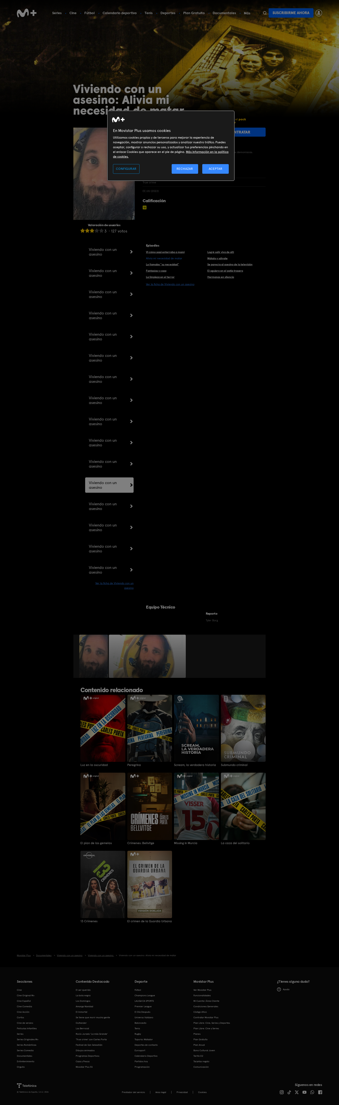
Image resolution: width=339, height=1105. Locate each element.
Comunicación (201, 1067)
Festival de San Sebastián (89, 1045)
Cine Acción (23, 1012)
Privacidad (182, 1092)
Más (247, 13)
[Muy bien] (101, 230)
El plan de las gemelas (96, 843)
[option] (94, 656)
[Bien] (97, 230)
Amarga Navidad (84, 1006)
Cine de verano (25, 1023)
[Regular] (92, 230)
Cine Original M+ (26, 995)
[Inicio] (26, 13)
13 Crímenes (89, 921)
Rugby (138, 1034)
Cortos (20, 1017)
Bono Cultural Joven (204, 1050)
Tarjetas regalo (201, 1061)
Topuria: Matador (144, 1039)
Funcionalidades (202, 995)
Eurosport (140, 1050)
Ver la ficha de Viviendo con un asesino (170, 284)
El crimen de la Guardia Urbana (149, 921)
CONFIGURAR (126, 169)
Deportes (167, 13)
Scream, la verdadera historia (195, 765)
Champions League (145, 995)
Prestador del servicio (133, 1092)
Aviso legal (160, 1092)
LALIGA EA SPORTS (144, 1001)
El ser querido (83, 990)
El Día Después (142, 1012)
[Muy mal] (82, 230)
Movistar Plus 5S (84, 1067)
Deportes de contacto (146, 1045)
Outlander (81, 1023)
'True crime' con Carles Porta (91, 1039)
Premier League (143, 1006)
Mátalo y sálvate (217, 258)
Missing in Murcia (185, 843)
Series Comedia (25, 1050)
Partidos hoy (141, 1061)
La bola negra (83, 995)
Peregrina (134, 765)
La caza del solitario (235, 843)
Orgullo (21, 1067)
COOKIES (202, 1092)
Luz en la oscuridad (94, 765)
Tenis (149, 13)
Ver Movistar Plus (202, 990)
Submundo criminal (234, 765)
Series (57, 13)
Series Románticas (26, 1045)
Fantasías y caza (156, 270)
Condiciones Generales (205, 1006)
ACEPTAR (215, 169)
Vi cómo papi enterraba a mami (165, 252)
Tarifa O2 (198, 1056)
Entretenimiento (25, 1061)
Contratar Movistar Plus (205, 1017)
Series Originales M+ (27, 1039)
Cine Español (24, 1001)
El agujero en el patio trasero (225, 270)
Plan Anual (199, 1045)
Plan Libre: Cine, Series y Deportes (211, 1023)
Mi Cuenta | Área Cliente (206, 1001)
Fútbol (89, 13)
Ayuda (286, 989)
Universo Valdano (144, 1017)
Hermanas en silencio (220, 277)
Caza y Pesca (82, 1061)
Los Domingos (83, 1001)
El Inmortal (81, 1012)
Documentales (224, 13)
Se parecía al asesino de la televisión (229, 264)
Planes (196, 1034)
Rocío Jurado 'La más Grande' (92, 1034)
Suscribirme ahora (290, 13)
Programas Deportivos (87, 1056)
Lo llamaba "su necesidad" (162, 264)
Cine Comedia (24, 1006)
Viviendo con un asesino (103, 252)
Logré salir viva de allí (220, 252)
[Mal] (87, 230)
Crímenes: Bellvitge (140, 843)
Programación (142, 1067)
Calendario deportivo (120, 13)
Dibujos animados (85, 1050)
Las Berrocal (82, 1028)
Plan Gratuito (194, 13)
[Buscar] (264, 13)
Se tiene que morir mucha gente (93, 1017)
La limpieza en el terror (160, 277)
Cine (73, 13)
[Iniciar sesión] (318, 13)
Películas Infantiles (27, 1028)
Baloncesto (140, 1023)
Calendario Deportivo (146, 1056)
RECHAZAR (185, 169)
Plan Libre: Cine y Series (206, 1028)
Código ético (200, 1012)
